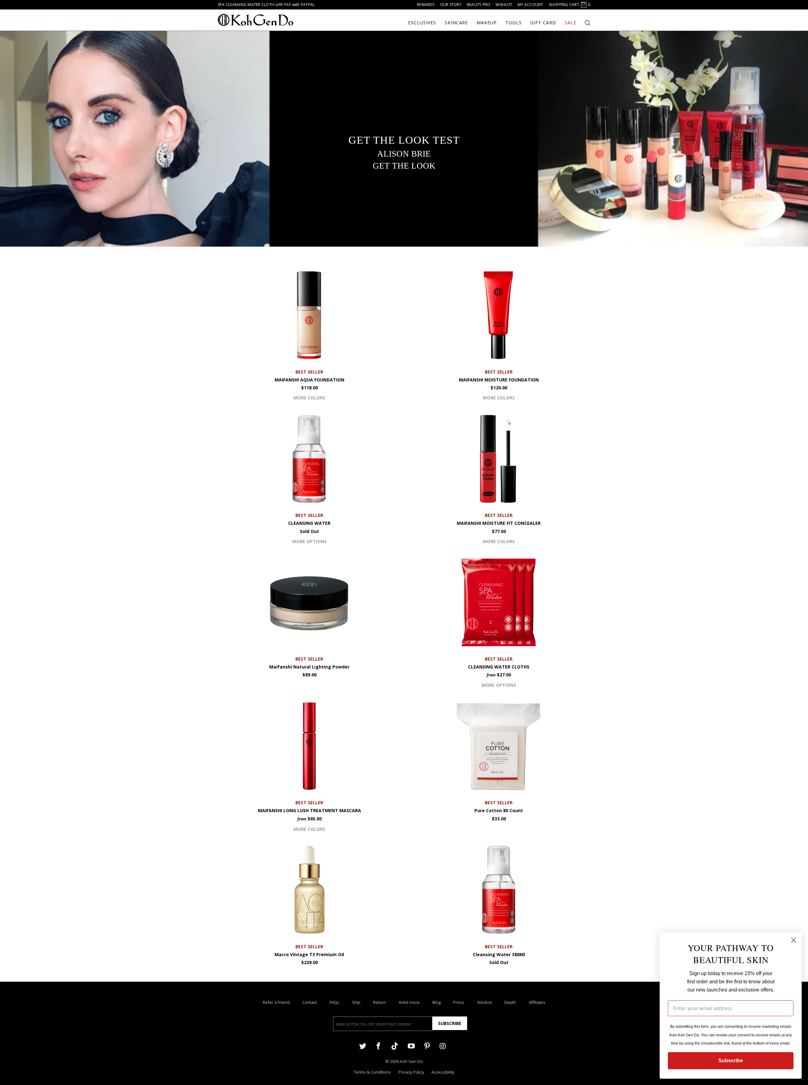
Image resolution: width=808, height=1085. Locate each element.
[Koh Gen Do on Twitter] (362, 1045)
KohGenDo (255, 20)
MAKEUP (487, 23)
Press (458, 1002)
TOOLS (513, 23)
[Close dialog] (793, 940)
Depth (510, 1002)
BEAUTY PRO (478, 4)
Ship (356, 1002)
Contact (309, 1002)
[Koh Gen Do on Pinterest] (427, 1045)
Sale (570, 23)
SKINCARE (456, 23)
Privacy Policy (411, 1072)
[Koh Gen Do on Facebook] (378, 1045)
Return (379, 1002)
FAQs (334, 1002)
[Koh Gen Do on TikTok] (395, 1046)
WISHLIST (504, 4)
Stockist (484, 1002)
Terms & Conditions (372, 1072)
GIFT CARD (543, 23)
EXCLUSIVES (422, 23)
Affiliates (537, 1002)
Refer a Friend (276, 1002)
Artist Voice (409, 1002)
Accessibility (442, 1072)
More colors (309, 398)
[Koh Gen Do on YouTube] (411, 1045)
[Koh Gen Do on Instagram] (442, 1045)
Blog (436, 1002)
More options (309, 541)
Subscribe (449, 1023)
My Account (530, 4)
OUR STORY (450, 4)
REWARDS (426, 4)
